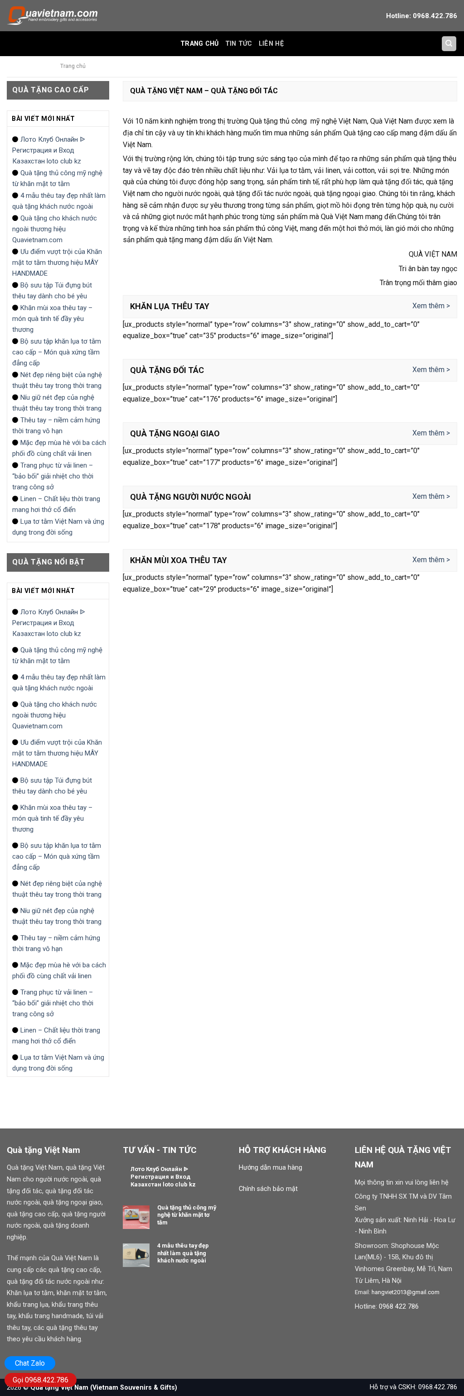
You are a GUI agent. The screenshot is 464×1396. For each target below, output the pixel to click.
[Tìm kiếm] (449, 43)
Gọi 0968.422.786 (40, 1380)
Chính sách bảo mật (268, 1189)
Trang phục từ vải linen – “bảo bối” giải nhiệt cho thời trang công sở (52, 476)
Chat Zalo (30, 1363)
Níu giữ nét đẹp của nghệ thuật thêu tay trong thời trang (57, 402)
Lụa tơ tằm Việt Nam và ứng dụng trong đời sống (58, 526)
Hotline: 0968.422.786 (421, 16)
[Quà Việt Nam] (52, 15)
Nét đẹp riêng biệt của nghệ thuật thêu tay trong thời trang (57, 380)
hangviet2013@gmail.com (406, 1292)
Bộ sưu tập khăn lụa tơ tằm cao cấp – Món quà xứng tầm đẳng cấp (56, 352)
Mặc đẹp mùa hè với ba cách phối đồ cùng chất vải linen (59, 448)
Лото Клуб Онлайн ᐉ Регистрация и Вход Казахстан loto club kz (48, 150)
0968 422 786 (399, 1306)
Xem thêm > (431, 305)
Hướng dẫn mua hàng (270, 1167)
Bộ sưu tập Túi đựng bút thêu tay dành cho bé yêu (52, 290)
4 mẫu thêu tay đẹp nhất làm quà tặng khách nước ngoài (59, 200)
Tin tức (238, 44)
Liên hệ (271, 44)
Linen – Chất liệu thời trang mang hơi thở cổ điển (56, 504)
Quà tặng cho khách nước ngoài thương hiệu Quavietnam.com (54, 229)
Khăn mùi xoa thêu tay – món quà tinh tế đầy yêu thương (52, 319)
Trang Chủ (199, 44)
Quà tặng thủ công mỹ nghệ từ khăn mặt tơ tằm (57, 178)
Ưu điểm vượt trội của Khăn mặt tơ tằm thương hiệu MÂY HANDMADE (57, 262)
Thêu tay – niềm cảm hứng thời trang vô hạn (56, 425)
